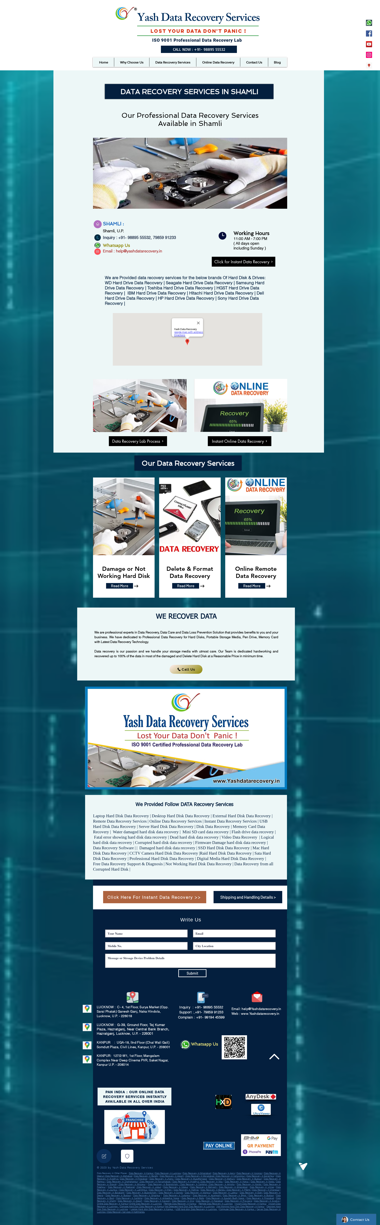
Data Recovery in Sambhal (193, 1184)
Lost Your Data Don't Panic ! (199, 31)
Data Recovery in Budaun (249, 1178)
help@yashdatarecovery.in (139, 250)
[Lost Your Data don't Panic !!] (369, 33)
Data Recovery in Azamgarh (207, 1195)
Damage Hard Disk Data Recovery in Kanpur (142, 1206)
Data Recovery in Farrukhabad (155, 1181)
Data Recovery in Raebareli (121, 1187)
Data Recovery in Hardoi (249, 1184)
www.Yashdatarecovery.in (260, 1013)
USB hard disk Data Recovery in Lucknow (197, 1209)
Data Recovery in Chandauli (265, 1189)
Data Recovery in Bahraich (204, 1187)
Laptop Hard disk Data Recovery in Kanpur (152, 1209)
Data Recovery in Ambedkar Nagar (162, 1198)
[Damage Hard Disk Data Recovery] (369, 55)
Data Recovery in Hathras (186, 1189)
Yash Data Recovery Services (198, 19)
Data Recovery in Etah (251, 1192)
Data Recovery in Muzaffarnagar (191, 1178)
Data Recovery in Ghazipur (146, 1195)
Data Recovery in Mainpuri (198, 1192)
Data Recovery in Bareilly (146, 1176)
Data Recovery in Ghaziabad (197, 1173)
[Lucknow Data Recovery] (369, 65)
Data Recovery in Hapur (237, 1181)
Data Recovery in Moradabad (200, 1176)
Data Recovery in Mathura (222, 1178)
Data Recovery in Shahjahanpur (122, 1181)
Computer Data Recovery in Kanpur (237, 1209)
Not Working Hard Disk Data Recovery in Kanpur (240, 1206)
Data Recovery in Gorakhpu (260, 1176)
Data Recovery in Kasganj (157, 1201)
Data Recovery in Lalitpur (225, 1192)
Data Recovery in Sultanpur (177, 1195)
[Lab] (127, 1156)
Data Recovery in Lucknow (168, 1173)
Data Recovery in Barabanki (111, 1192)
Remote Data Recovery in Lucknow (216, 1203)
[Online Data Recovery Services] (369, 44)
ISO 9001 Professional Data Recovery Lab (197, 40)
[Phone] (104, 1156)
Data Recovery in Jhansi (161, 1178)
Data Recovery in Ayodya (266, 1201)
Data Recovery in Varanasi (249, 1173)
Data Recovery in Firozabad (133, 1178)
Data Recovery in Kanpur (141, 1173)
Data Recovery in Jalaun (148, 1187)
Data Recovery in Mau (211, 1181)
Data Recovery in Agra (224, 1173)
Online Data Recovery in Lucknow (145, 1203)
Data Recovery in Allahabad (118, 1176)
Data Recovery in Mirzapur (132, 1184)
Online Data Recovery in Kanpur (112, 1203)
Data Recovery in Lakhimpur (133, 1189)
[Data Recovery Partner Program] (369, 23)
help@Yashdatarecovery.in (261, 1009)
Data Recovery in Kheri (160, 1189)
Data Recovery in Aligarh (172, 1176)
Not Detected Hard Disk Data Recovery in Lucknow (190, 1206)
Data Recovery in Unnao (262, 1187)
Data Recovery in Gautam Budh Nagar (225, 1198)
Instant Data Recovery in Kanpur (251, 1203)
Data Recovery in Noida (263, 1181)
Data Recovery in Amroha (221, 1184)
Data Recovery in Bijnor (235, 1195)
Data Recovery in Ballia (192, 1198)
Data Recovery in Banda (213, 1189)
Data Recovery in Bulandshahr (163, 1184)
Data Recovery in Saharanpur (230, 1176)
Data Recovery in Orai (183, 1201)
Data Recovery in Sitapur (175, 1187)
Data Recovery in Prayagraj (238, 1201)
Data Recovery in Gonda (171, 1192)
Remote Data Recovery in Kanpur (180, 1203)
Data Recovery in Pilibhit (238, 1189)
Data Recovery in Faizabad (209, 1201)
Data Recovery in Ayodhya (186, 1181)
